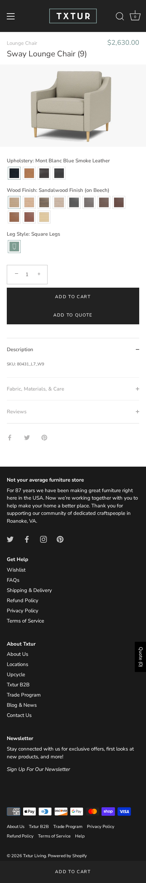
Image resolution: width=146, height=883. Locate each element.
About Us (17, 654)
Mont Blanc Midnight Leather (59, 173)
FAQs (13, 580)
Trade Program (24, 694)
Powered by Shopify (67, 856)
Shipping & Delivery (29, 590)
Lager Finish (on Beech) (29, 217)
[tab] (73, 369)
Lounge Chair (22, 43)
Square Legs (14, 246)
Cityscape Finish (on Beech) (89, 202)
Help (80, 836)
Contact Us (19, 715)
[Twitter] (10, 538)
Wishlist (16, 569)
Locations (17, 664)
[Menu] (10, 16)
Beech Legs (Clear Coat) (44, 217)
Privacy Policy (22, 610)
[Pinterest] (60, 538)
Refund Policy (22, 600)
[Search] (119, 17)
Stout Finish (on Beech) (104, 202)
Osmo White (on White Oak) (59, 202)
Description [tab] (20, 349)
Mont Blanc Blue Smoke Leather (14, 173)
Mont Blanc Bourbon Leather (44, 173)
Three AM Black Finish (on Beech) (74, 202)
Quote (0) (141, 657)
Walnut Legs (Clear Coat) (44, 202)
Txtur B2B (18, 684)
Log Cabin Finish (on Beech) (14, 217)
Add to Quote (73, 315)
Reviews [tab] (16, 411)
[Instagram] (43, 538)
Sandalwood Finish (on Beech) (14, 202)
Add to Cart (73, 872)
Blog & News (22, 705)
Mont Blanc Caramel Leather (29, 173)
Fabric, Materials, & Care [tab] (35, 388)
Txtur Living (34, 856)
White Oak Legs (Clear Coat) (29, 202)
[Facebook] (26, 538)
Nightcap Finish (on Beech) (119, 202)
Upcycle (16, 674)
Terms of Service (25, 620)
